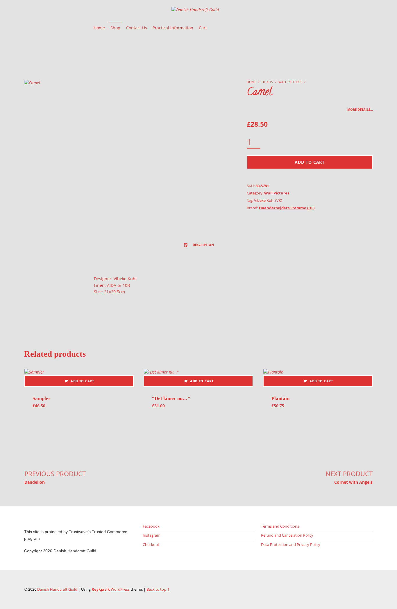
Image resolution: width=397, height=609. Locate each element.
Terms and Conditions (280, 526)
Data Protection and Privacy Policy (290, 544)
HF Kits (267, 82)
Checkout (151, 544)
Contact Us (136, 28)
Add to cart (310, 162)
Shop (115, 28)
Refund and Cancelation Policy (287, 535)
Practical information (173, 28)
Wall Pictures (290, 82)
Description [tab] (203, 244)
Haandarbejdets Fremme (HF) (286, 207)
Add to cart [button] (82, 381)
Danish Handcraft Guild (57, 589)
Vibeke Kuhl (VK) (268, 200)
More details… (360, 109)
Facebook (151, 526)
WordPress (120, 589)
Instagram (151, 535)
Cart (203, 28)
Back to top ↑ (158, 589)
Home (99, 28)
